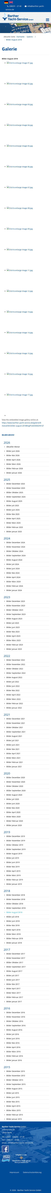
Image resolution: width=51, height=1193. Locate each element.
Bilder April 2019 (13, 871)
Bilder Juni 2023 (13, 627)
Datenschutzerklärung (32, 1172)
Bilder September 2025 (16, 497)
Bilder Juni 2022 (13, 686)
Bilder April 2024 (13, 577)
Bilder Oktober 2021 (14, 727)
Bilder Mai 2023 (12, 631)
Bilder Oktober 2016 (14, 1021)
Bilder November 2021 (15, 723)
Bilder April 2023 (13, 636)
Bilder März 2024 (13, 581)
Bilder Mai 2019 (12, 866)
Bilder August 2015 (14, 1088)
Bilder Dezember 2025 (15, 484)
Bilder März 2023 (13, 640)
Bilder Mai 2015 (12, 1101)
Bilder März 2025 (13, 523)
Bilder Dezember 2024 (15, 542)
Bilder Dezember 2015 (15, 1071)
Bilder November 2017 (15, 958)
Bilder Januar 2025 (14, 531)
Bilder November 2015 (15, 1075)
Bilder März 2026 (13, 464)
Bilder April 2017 (13, 988)
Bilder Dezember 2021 (15, 719)
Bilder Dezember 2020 (15, 777)
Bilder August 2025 (14, 501)
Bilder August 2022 (14, 677)
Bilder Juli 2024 (12, 564)
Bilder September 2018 (16, 908)
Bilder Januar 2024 (14, 590)
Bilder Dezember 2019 (15, 836)
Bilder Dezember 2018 (15, 895)
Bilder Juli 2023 (12, 623)
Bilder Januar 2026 (14, 473)
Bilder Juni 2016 (13, 1038)
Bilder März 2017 (13, 993)
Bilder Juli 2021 (12, 740)
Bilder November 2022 (15, 664)
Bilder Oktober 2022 (14, 668)
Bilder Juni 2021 (13, 745)
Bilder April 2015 (13, 1106)
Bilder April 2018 (13, 930)
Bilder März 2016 (13, 1051)
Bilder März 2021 (13, 758)
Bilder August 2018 (14, 912)
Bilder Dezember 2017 (15, 954)
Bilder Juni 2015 (13, 1097)
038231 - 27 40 (15, 6)
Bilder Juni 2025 (13, 510)
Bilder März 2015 (13, 1110)
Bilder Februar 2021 (14, 762)
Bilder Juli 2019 (12, 858)
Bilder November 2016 (15, 1017)
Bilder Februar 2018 (14, 938)
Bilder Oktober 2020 (14, 786)
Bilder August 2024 (14, 560)
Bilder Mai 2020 (12, 808)
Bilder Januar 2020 (14, 825)
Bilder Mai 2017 (12, 984)
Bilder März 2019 (13, 875)
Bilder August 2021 (14, 736)
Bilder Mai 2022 (12, 690)
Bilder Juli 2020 (12, 799)
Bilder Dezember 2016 (15, 1012)
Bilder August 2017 (14, 971)
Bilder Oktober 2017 (14, 962)
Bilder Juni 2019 (13, 862)
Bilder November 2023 (15, 605)
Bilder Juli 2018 (12, 917)
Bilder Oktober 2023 (14, 610)
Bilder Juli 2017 (12, 975)
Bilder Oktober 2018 (14, 903)
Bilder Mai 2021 (12, 749)
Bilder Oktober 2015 (14, 1080)
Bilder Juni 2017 (13, 980)
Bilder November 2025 (15, 488)
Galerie (30, 37)
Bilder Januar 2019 (14, 884)
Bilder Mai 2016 (12, 1043)
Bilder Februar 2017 (14, 997)
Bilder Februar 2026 (14, 468)
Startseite (20, 37)
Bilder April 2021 (13, 753)
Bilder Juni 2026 (13, 451)
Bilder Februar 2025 (14, 527)
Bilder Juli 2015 (12, 1093)
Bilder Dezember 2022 (15, 660)
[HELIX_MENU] (47, 20)
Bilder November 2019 (15, 840)
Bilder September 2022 (16, 673)
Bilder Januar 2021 (14, 766)
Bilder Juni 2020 (13, 803)
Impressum (14, 1172)
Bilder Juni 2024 (13, 568)
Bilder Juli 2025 (12, 505)
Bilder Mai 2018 (12, 925)
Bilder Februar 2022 (14, 703)
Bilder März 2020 (13, 816)
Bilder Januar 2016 (14, 1060)
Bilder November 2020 (15, 782)
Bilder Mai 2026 (12, 455)
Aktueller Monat (13, 447)
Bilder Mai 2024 (12, 573)
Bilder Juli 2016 (12, 1034)
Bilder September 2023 (16, 614)
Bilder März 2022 (13, 699)
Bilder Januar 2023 (14, 649)
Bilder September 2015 (16, 1084)
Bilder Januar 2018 (14, 943)
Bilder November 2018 (15, 899)
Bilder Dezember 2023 (15, 601)
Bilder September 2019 (16, 849)
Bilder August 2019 (14, 853)
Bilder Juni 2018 (13, 921)
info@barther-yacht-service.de (20, 1143)
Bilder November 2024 (15, 547)
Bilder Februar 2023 (14, 645)
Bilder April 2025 (13, 518)
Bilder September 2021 (16, 732)
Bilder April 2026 (13, 460)
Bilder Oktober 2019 (14, 845)
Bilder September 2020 (16, 790)
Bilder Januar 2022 (14, 708)
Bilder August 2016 (14, 1030)
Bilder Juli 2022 (12, 682)
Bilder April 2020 (13, 812)
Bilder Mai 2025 (12, 514)
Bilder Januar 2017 (14, 1001)
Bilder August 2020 (14, 795)
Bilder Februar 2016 (14, 1056)
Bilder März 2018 (13, 934)
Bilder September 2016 (16, 1025)
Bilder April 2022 (13, 695)
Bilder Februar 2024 (14, 586)
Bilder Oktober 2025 (14, 492)
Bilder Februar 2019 (14, 880)
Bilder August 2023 (14, 618)
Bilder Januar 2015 (14, 1119)
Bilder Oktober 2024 (14, 551)
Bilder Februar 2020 (14, 821)
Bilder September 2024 (16, 555)
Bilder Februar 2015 (14, 1115)
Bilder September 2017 (16, 967)
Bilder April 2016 (13, 1047)
